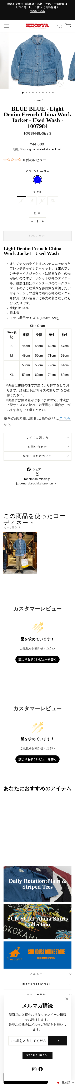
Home (36, 100)
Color (37, 171)
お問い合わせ (37, 446)
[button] (65, 1082)
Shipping (25, 149)
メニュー (36, 973)
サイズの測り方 (37, 437)
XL (53, 200)
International (36, 984)
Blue (37, 180)
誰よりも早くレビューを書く (37, 659)
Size (37, 192)
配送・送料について (37, 456)
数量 (37, 213)
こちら (65, 418)
